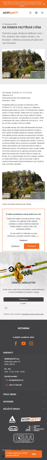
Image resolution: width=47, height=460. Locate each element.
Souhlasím (31, 246)
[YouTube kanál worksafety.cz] (23, 343)
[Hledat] (30, 12)
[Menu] (42, 12)
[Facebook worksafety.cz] (16, 343)
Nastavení (23, 240)
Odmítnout (15, 246)
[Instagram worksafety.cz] (31, 343)
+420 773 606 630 (15, 385)
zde (37, 236)
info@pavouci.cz (16, 380)
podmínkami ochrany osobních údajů (33, 314)
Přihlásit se (23, 299)
